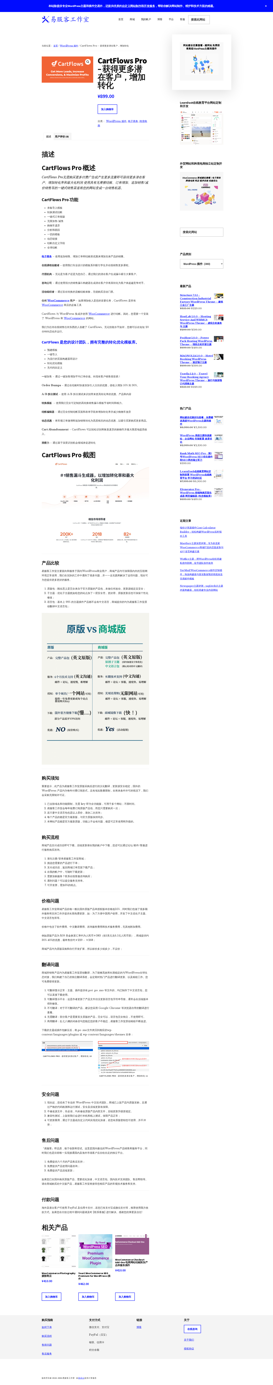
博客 (139, 1327)
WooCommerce (58, 300)
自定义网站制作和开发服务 (138, 6)
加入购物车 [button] (51, 1296)
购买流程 (47, 1336)
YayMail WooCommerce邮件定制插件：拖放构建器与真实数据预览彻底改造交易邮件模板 (201, 574)
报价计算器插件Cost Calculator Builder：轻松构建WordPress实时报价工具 (201, 531)
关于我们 (189, 1339)
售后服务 (47, 1353)
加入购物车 (107, 109)
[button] (88, 62)
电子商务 (133, 121)
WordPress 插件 (69, 45)
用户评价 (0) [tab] (62, 136)
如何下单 (47, 1327)
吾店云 (81, 1378)
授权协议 (189, 1348)
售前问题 (47, 1344)
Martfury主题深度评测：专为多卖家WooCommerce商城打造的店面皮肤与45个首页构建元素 (201, 547)
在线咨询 (192, 1329)
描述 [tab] (48, 136)
